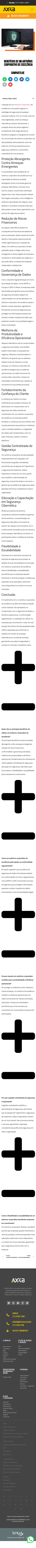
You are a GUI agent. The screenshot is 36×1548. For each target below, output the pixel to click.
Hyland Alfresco (22, 1350)
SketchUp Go (6, 1404)
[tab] (18, 712)
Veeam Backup (24, 1375)
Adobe (5, 1410)
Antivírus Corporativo (22, 104)
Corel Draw (6, 1416)
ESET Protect (24, 1381)
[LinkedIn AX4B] (9, 1303)
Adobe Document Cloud (9, 1412)
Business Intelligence (24, 1348)
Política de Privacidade (9, 1359)
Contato (5, 1352)
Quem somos (7, 1346)
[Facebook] (22, 1303)
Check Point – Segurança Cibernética (27, 1387)
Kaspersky (23, 1379)
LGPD (4, 1357)
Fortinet (22, 1384)
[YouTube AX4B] (18, 1303)
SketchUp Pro (7, 1406)
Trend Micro (23, 1377)
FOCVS (20, 1354)
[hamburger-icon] (32, 9)
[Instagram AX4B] (13, 1303)
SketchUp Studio (7, 1408)
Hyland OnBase (22, 1352)
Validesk (5, 1414)
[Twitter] (27, 1303)
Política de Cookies (8, 1361)
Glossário (5, 1355)
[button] (4, 79)
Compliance (6, 1348)
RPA (19, 1346)
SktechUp (5, 1402)
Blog (4, 1350)
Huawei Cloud (7, 1377)
